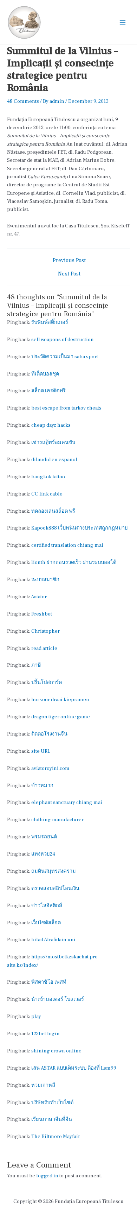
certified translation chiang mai (67, 545)
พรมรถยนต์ (44, 836)
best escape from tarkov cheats (66, 408)
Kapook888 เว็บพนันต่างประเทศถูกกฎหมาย (79, 528)
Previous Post (69, 261)
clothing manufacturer (57, 819)
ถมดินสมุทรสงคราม (53, 871)
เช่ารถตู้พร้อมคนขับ (53, 442)
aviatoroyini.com (50, 768)
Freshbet (41, 614)
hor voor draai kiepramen (60, 699)
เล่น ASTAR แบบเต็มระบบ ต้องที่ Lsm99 (73, 1068)
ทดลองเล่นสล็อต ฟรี (53, 511)
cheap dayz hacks (51, 425)
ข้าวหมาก (42, 785)
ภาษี (36, 665)
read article (44, 648)
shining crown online (56, 1051)
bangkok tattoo (48, 476)
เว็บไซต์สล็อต (46, 922)
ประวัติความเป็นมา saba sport (64, 356)
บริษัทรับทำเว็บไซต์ (52, 1102)
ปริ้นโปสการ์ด (46, 682)
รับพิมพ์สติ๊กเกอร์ (49, 322)
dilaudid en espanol (54, 459)
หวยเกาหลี (43, 1085)
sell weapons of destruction (62, 339)
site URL (40, 751)
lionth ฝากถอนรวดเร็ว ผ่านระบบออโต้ (73, 562)
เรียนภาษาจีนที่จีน (51, 1119)
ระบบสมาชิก (45, 579)
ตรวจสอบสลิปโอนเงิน (55, 888)
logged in (47, 1175)
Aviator (39, 596)
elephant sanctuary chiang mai (66, 802)
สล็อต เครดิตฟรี (48, 390)
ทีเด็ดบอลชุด (45, 374)
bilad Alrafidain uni (53, 939)
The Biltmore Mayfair (55, 1136)
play (36, 1016)
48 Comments (23, 101)
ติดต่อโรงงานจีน (49, 734)
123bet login (45, 1033)
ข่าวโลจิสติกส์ (46, 905)
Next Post (69, 274)
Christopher (45, 631)
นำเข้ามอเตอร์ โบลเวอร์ (57, 999)
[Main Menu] (122, 22)
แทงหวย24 (43, 854)
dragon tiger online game (60, 716)
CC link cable (47, 494)
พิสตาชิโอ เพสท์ (48, 982)
